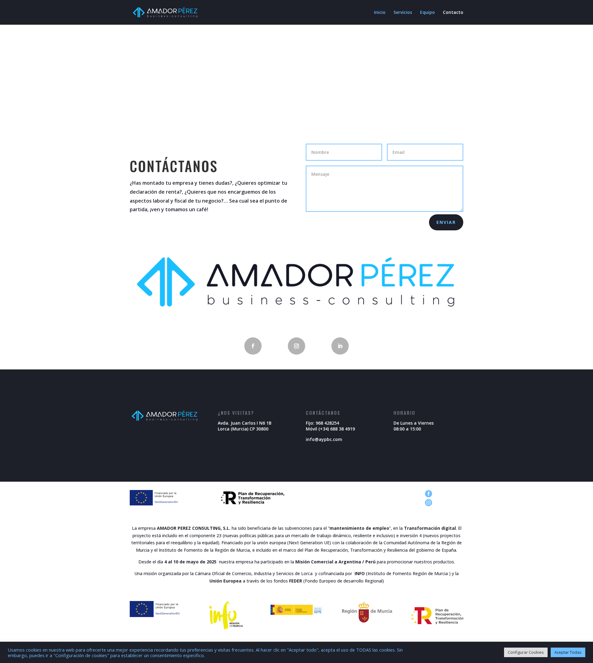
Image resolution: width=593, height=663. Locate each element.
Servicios (402, 12)
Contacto (453, 12)
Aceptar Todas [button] (568, 652)
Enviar (446, 222)
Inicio (379, 12)
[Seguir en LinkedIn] (340, 346)
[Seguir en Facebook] (253, 346)
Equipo (427, 12)
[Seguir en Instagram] (296, 346)
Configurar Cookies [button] (526, 652)
